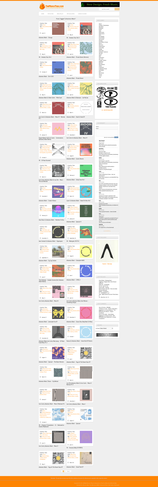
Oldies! (100, 66)
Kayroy (72, 331)
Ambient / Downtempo (104, 25)
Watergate (73, 233)
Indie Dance (73, 65)
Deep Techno (101, 33)
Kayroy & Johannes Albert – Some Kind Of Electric (79, 341)
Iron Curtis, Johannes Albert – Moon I (76, 404)
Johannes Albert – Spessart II (74, 222)
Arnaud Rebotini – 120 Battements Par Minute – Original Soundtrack (107, 312)
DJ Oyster (48, 147)
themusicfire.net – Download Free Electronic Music (51, 6)
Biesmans (72, 86)
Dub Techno (101, 39)
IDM (100, 56)
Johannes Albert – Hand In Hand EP (76, 117)
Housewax (72, 106)
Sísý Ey (47, 128)
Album (71, 63)
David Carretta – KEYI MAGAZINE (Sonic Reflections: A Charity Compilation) (107, 317)
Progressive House (103, 68)
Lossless (41, 28)
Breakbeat (101, 28)
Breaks (100, 29)
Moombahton (102, 64)
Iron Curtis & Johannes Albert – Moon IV (77, 138)
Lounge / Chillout (102, 60)
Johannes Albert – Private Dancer (75, 78)
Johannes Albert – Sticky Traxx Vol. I (76, 180)
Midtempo (101, 61)
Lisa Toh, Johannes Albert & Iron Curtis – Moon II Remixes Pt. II (79, 384)
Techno (69, 210)
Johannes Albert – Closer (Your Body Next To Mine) (79, 322)
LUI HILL (45, 151)
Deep (100, 31)
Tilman (45, 372)
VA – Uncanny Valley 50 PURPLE (75, 448)
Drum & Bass (101, 38)
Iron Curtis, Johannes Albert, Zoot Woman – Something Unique (77, 301)
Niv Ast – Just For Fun (103, 286)
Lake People (73, 438)
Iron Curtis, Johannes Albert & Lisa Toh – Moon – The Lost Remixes (51, 180)
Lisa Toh (49, 170)
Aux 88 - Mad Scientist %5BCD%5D (107, 263)
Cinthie (43, 147)
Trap (100, 77)
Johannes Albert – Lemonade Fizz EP (48, 322)
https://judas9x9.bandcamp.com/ (106, 190)
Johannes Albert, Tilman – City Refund (48, 381)
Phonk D (50, 151)
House (44, 25)
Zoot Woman (70, 293)
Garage (100, 49)
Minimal (100, 63)
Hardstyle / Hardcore (103, 52)
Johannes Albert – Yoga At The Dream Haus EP (78, 362)
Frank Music (72, 212)
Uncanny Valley (74, 439)
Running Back (43, 152)
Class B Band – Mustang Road (105, 280)
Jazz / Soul (101, 59)
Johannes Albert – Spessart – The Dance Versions (51, 362)
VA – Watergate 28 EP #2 (73, 241)
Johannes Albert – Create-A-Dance (47, 201)
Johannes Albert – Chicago (45, 38)
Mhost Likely (46, 270)
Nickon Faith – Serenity (104, 287)
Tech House (45, 435)
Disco (44, 44)
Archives (97, 328)
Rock (100, 71)
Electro (75, 125)
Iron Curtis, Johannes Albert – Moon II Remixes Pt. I (52, 404)
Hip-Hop (100, 53)
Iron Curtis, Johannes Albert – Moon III (48, 301)
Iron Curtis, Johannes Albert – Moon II (48, 446)
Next (68, 471)
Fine (43, 370)
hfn (43, 126)
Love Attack (49, 210)
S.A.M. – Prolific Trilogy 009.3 (111, 308)
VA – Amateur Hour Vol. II (73, 38)
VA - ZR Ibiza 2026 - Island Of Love (107, 110)
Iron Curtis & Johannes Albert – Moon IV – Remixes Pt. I (52, 118)
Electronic (101, 45)
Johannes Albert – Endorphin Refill (75, 260)
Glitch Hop (101, 50)
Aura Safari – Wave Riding (108, 314)
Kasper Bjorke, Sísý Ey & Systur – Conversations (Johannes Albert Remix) (51, 138)
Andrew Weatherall (46, 412)
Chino (71, 436)
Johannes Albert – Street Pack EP (75, 467)
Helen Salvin (44, 86)
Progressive (101, 67)
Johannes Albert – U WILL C (73, 280)
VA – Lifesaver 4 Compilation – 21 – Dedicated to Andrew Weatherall (51, 426)
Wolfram (50, 152)
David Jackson (45, 46)
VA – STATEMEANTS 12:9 (104, 293)
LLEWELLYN (42, 417)
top (47, 152)
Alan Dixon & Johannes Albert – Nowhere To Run (51, 220)
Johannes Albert (48, 26)
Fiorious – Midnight (106, 307)
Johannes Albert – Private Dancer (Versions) (78, 57)
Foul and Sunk (73, 456)
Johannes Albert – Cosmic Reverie (75, 159)
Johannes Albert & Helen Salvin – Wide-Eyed (50, 98)
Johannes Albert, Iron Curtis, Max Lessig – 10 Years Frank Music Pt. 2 (51, 342)
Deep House (73, 44)
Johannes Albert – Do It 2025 (46, 77)
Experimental (102, 46)
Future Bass (101, 47)
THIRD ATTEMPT (43, 272)
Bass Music (101, 26)
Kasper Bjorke (43, 128)
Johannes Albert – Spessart (73, 424)
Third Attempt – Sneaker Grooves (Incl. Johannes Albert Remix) (51, 281)
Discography (101, 36)
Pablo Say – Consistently (104, 284)
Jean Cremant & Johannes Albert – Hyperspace (51, 241)
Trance (100, 75)
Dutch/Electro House (103, 42)
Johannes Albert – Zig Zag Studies (47, 261)
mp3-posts (45, 125)
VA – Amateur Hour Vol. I (45, 57)
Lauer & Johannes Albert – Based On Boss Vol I (78, 201)
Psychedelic (101, 70)
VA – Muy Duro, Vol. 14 (104, 297)
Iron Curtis (47, 106)
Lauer (48, 149)
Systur (41, 130)
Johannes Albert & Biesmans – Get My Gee (77, 98)
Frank (43, 26)
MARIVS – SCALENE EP (103, 291)
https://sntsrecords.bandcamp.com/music (108, 189)
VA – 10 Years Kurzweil (45, 161)
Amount (71, 26)
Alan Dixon (44, 209)
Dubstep (100, 40)
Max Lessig (42, 49)
